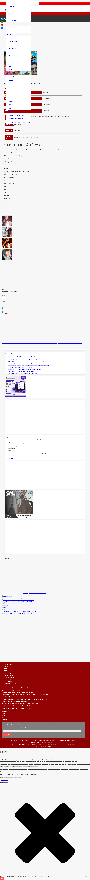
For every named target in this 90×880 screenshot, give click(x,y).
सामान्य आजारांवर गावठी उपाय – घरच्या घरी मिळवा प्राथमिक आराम (22, 356)
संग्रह (5, 672)
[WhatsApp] (1, 22)
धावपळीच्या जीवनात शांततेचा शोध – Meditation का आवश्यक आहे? (22, 373)
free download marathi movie (66, 343)
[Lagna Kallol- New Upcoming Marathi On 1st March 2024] (17, 602)
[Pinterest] (1, 24)
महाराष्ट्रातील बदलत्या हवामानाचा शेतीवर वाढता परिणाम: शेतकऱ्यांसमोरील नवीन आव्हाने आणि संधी (28, 366)
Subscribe (6, 734)
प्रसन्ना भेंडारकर (4, 781)
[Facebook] (1, 19)
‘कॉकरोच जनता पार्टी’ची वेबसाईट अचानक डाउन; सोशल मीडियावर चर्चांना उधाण (24, 369)
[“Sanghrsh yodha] (7, 596)
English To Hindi (8, 676)
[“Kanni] (4, 608)
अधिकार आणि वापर (8, 664)
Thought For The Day (10, 683)
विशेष (5, 670)
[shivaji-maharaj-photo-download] (43, 221)
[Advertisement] (43, 37)
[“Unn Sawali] (5, 604)
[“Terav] (4, 609)
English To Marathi (9, 674)
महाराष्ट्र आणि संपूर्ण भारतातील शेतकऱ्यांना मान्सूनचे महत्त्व (20, 367)
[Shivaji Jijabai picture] (43, 254)
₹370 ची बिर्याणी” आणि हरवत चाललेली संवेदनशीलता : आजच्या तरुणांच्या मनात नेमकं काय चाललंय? (29, 362)
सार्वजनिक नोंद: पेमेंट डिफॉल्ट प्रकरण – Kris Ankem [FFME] (21, 371)
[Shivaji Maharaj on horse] (43, 232)
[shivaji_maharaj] (43, 243)
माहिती (5, 668)
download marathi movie (50, 343)
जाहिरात (6, 666)
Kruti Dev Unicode (9, 677)
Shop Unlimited (8, 681)
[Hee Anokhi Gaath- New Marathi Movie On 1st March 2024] (18, 600)
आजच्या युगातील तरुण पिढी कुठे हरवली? (16, 358)
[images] (43, 209)
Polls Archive (11, 459)
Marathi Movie (78, 343)
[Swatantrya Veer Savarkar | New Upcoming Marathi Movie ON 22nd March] (22, 598)
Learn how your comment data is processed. (34, 593)
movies (3, 345)
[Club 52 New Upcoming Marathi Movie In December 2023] (17, 613)
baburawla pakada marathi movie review (33, 343)
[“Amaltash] (5, 606)
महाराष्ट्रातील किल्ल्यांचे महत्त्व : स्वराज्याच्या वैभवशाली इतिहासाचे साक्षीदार (23, 360)
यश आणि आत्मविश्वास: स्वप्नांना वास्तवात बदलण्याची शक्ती (20, 364)
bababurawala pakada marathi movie (12, 343)
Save (7, 313)
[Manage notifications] (87, 877)
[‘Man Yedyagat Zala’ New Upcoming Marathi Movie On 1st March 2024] (21, 611)
